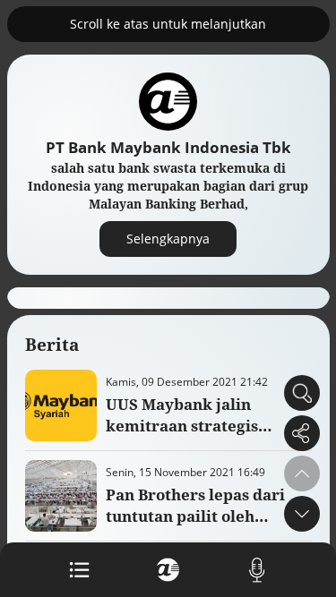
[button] (302, 514)
